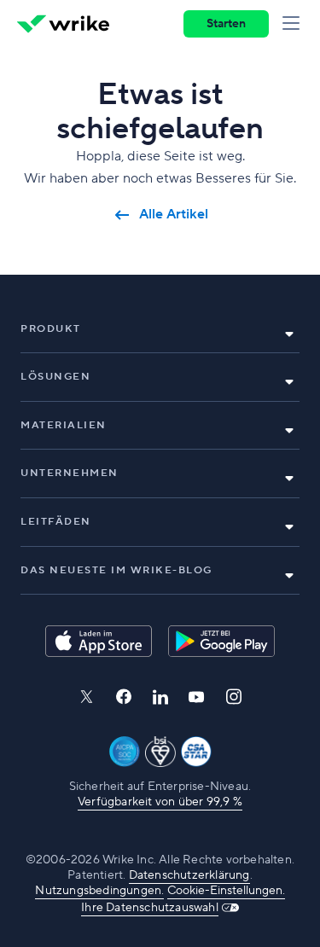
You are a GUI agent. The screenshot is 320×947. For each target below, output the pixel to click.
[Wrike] (63, 24)
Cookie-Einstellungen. (226, 890)
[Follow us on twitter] (86, 697)
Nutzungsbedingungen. (99, 890)
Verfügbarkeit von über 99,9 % (160, 802)
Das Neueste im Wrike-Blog (116, 570)
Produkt (50, 328)
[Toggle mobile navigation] (294, 24)
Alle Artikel (173, 214)
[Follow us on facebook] (123, 697)
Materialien (63, 425)
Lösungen (55, 376)
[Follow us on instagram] (233, 697)
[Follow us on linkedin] (160, 697)
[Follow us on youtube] (197, 697)
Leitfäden (55, 521)
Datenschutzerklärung (189, 875)
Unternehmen (69, 473)
